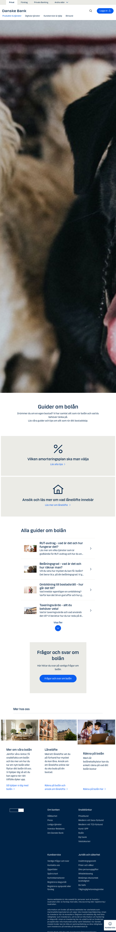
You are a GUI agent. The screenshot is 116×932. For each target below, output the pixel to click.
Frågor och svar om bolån (58, 678)
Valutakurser (84, 841)
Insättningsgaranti (87, 861)
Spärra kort (52, 873)
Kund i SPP (83, 828)
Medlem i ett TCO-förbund (90, 824)
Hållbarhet (52, 816)
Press (50, 820)
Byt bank (82, 837)
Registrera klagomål (56, 882)
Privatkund (83, 816)
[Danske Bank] (15, 11)
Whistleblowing (85, 873)
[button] (11, 15)
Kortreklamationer (56, 878)
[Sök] (90, 11)
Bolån (81, 833)
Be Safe (82, 885)
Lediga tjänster (54, 824)
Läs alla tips (56, 464)
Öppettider (52, 869)
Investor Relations (55, 828)
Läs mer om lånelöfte (56, 505)
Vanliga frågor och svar (58, 861)
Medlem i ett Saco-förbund (91, 820)
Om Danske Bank (55, 833)
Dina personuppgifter (88, 869)
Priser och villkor (86, 865)
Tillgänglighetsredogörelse (91, 889)
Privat (11, 2)
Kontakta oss (53, 865)
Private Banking (41, 2)
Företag (24, 2)
